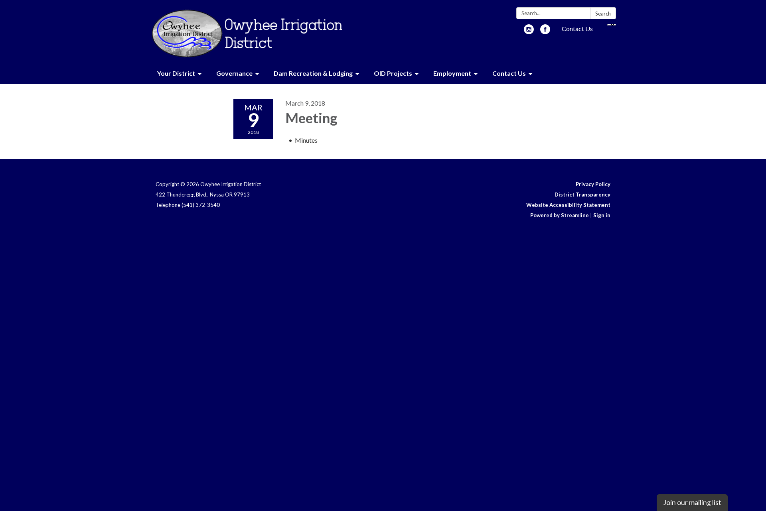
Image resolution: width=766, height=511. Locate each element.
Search (603, 13)
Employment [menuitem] (452, 73)
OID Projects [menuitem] (393, 73)
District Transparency (582, 194)
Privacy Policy (593, 184)
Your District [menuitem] (176, 73)
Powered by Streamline (559, 215)
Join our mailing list (692, 502)
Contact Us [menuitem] (509, 73)
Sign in (601, 215)
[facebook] (545, 31)
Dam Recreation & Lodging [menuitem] (313, 73)
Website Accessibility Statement (568, 205)
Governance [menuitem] (234, 73)
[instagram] (529, 31)
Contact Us (577, 28)
